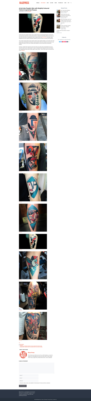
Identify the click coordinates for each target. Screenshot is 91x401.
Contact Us (55, 399)
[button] (71, 2)
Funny (56, 2)
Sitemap (45, 399)
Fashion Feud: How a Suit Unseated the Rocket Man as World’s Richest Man (66, 15)
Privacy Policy (50, 399)
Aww (48, 2)
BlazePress (39, 399)
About (43, 399)
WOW (65, 2)
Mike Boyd (44, 37)
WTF (68, 2)
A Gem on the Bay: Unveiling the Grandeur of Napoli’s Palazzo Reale (65, 26)
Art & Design (43, 2)
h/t (19, 342)
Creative (21, 345)
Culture (51, 2)
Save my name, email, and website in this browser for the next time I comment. (35, 382)
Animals (37, 2)
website (23, 50)
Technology (60, 2)
